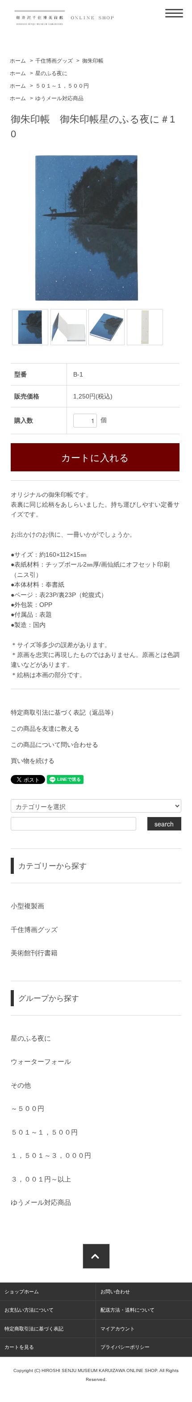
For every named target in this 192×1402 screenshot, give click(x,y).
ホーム (18, 61)
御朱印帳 (93, 61)
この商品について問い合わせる (54, 744)
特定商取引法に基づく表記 (33, 1328)
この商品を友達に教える (45, 728)
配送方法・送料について (127, 1310)
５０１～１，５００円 (62, 86)
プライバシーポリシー (125, 1347)
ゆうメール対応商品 (59, 98)
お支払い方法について (29, 1310)
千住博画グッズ (54, 61)
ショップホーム (21, 1291)
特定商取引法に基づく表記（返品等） (64, 712)
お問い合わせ (115, 1291)
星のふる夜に (51, 73)
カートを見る (19, 1347)
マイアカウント (117, 1328)
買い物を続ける (32, 760)
